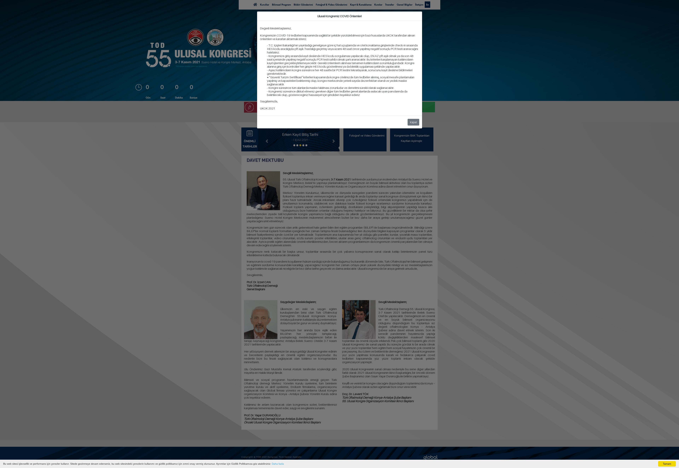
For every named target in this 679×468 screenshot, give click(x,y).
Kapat (413, 122)
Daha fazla (278, 463)
